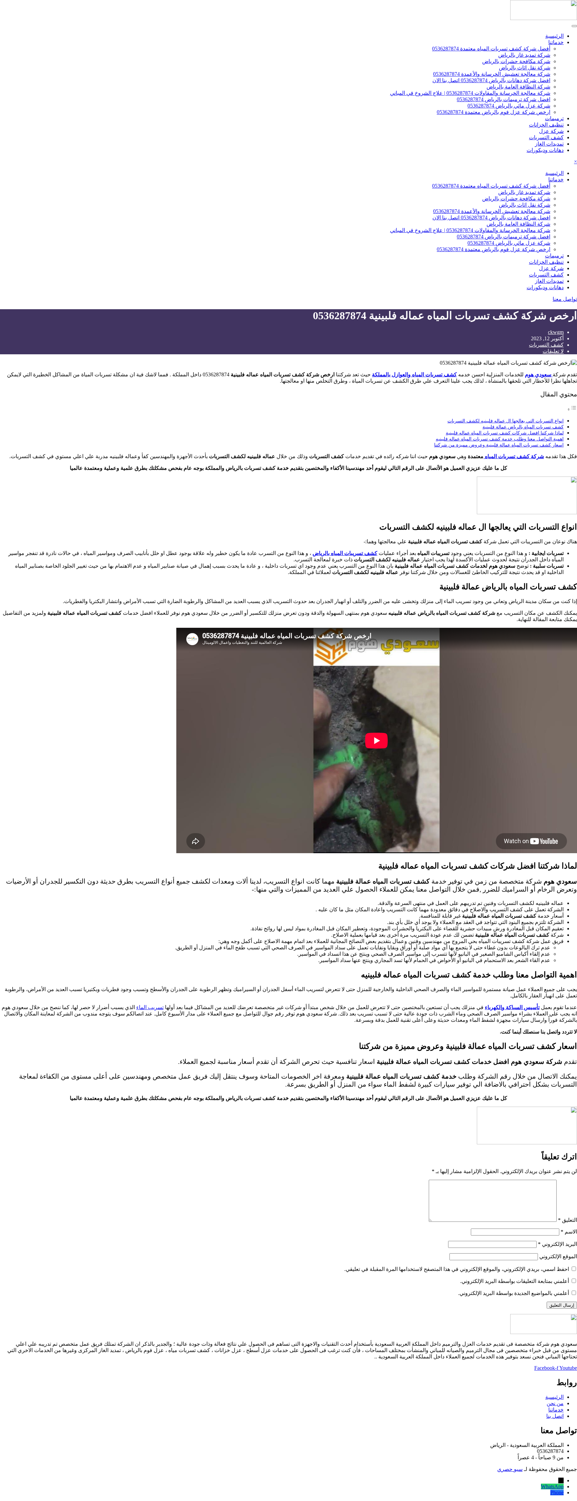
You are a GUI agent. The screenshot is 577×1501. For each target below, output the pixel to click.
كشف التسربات (546, 137)
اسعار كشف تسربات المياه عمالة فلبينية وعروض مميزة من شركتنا (499, 444)
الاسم (569, 1232)
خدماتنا (556, 42)
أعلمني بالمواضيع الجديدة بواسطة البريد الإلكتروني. (513, 1293)
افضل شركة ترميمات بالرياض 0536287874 (503, 99)
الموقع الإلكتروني (558, 1256)
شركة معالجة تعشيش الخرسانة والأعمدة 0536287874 (491, 74)
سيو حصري (510, 1469)
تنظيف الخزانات (546, 125)
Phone (557, 1492)
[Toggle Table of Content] (572, 409)
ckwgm (556, 332)
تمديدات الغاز (549, 144)
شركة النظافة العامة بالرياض (518, 86)
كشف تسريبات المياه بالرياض (345, 553)
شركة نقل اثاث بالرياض (524, 67)
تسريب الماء (150, 1007)
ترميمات (554, 118)
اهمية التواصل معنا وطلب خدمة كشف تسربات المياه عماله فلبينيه (500, 438)
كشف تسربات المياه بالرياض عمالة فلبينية (523, 426)
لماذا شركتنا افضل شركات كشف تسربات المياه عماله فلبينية (505, 432)
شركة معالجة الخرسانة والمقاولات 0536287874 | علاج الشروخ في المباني (470, 93)
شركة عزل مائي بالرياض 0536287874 (508, 106)
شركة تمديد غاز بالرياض (524, 55)
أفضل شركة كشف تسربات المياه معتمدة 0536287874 (491, 48)
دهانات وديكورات (545, 150)
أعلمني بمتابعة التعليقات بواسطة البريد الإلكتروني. (514, 1281)
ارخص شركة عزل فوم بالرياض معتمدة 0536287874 (493, 112)
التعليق (567, 1220)
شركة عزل (551, 131)
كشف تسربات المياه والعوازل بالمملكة (414, 374)
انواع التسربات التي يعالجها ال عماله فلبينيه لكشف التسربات (505, 420)
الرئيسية (554, 36)
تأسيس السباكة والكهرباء (512, 1007)
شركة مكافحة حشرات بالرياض (516, 61)
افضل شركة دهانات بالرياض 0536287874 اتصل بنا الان (491, 80)
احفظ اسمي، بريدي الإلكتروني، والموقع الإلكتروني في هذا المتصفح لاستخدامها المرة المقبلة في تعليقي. (456, 1269)
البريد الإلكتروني (557, 1244)
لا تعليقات (553, 351)
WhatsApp (552, 1486)
